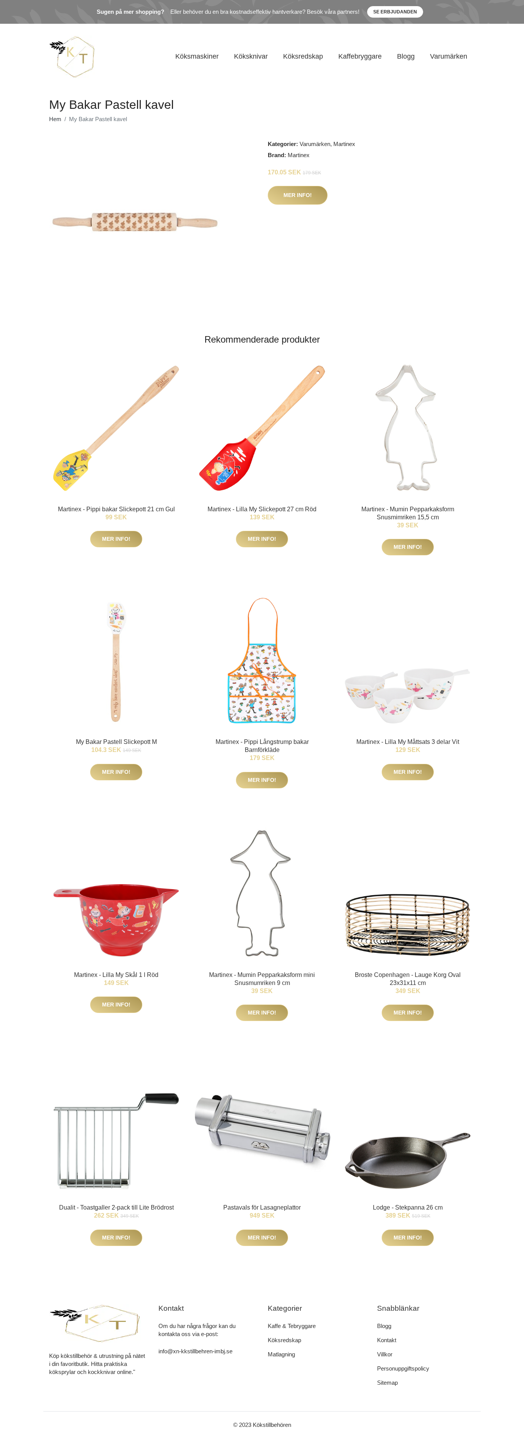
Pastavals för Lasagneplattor (262, 1207)
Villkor (384, 1354)
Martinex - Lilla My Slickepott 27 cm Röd (262, 509)
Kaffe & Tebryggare (292, 1326)
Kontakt (386, 1340)
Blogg (406, 56)
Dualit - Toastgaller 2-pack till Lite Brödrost (116, 1207)
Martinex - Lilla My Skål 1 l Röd (116, 975)
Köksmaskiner (197, 56)
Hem (55, 119)
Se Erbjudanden (395, 12)
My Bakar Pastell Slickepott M (116, 742)
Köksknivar (251, 56)
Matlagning (281, 1354)
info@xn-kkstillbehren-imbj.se (195, 1351)
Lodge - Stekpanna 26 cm (408, 1207)
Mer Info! (297, 195)
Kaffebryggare (360, 56)
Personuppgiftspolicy (403, 1368)
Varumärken (448, 56)
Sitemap (387, 1382)
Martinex (344, 144)
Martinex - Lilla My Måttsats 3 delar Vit (407, 742)
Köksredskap (303, 56)
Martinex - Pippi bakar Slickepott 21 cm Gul (116, 509)
